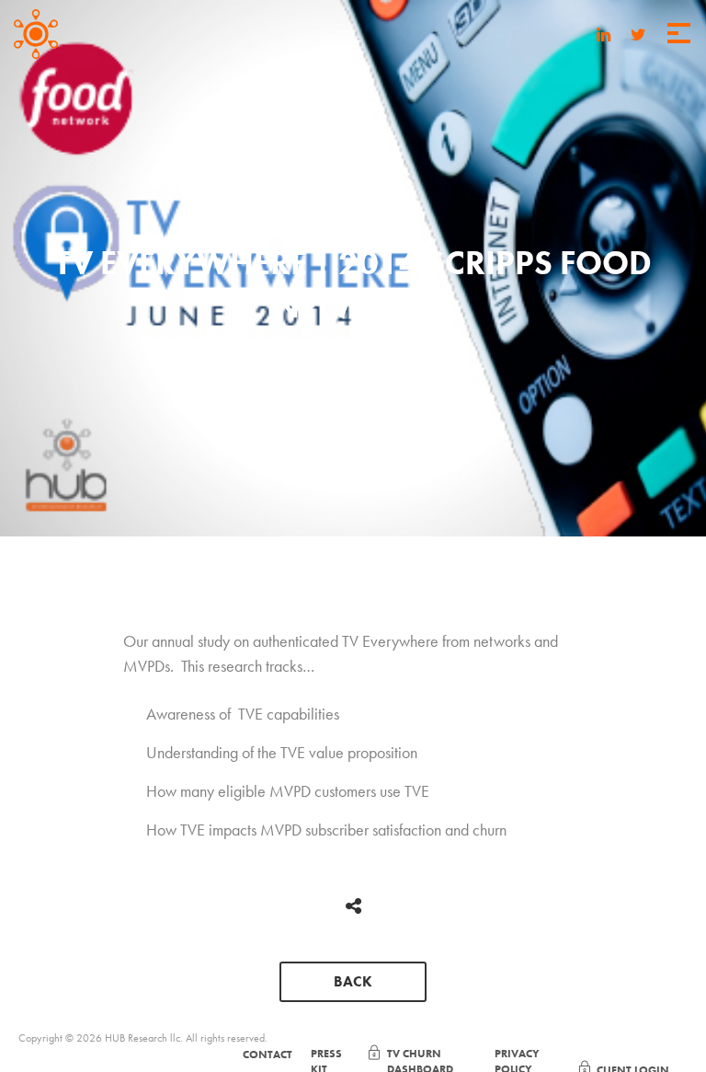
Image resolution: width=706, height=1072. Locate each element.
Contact (267, 1054)
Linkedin (604, 37)
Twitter (638, 37)
